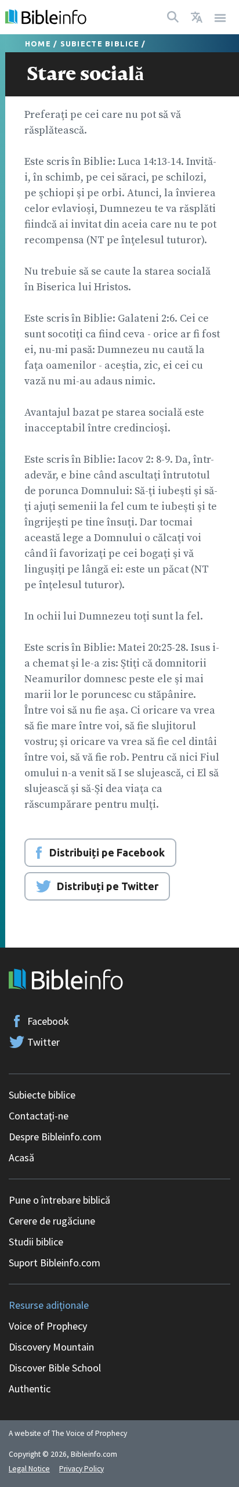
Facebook (48, 1021)
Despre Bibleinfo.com (55, 1136)
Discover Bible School (55, 1367)
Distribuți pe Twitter (107, 886)
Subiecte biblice (99, 43)
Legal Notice (29, 1469)
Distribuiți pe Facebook (107, 852)
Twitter (43, 1042)
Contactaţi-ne (38, 1115)
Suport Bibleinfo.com (54, 1262)
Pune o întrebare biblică (59, 1200)
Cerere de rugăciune (52, 1220)
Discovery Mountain (51, 1346)
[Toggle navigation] (220, 17)
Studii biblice (36, 1241)
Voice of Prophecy (48, 1326)
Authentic (29, 1388)
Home (38, 43)
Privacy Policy (81, 1469)
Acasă (21, 1157)
